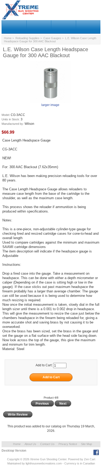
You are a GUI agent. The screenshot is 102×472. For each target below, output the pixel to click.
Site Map (86, 444)
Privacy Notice (68, 444)
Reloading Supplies (27, 38)
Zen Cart (89, 459)
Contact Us (47, 444)
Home (8, 38)
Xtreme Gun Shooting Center (48, 459)
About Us (30, 444)
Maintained (14, 463)
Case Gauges (52, 38)
